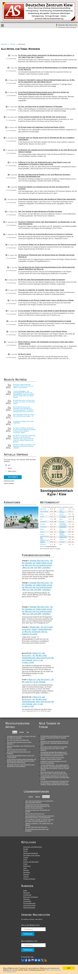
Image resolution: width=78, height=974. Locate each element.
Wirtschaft (26, 892)
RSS (45, 960)
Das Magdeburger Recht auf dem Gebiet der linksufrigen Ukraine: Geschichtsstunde (39, 816)
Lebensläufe (27, 901)
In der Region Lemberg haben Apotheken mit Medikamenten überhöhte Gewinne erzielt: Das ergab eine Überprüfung (21, 760)
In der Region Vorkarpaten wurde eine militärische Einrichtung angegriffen (46, 199)
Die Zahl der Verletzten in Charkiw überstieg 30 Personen (40, 106)
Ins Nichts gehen (24, 354)
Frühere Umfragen (9, 483)
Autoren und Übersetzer (31, 862)
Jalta (60, 544)
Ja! (9, 465)
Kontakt (25, 849)
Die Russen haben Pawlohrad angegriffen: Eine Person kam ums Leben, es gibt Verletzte (23, 386)
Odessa (42, 531)
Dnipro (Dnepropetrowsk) (44, 539)
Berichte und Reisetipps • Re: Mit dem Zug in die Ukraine (38, 680)
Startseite (4, 44)
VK (39, 960)
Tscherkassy (43, 526)
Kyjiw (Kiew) (43, 509)
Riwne (60, 519)
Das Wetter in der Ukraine (31, 855)
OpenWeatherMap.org (50, 546)
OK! (68, 968)
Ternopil (42, 516)
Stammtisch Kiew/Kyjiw (30, 853)
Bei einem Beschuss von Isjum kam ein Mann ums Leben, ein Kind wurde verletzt (24, 402)
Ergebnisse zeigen (9, 481)
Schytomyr (42, 524)
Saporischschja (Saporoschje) (63, 537)
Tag (28, 732)
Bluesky (22, 960)
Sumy (60, 529)
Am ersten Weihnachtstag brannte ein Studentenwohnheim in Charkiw (44, 321)
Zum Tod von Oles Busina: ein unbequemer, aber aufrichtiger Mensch (39, 801)
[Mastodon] (32, 960)
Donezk (61, 539)
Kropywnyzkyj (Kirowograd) (62, 527)
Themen (13, 44)
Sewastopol (43, 544)
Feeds (25, 864)
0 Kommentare (12, 58)
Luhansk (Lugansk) (42, 542)
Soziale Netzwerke (29, 907)
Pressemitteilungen (29, 903)
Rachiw (42, 514)
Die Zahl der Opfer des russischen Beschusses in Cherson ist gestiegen (45, 234)
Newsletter (26, 872)
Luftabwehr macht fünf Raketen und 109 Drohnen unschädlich (53, 762)
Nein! (10, 468)
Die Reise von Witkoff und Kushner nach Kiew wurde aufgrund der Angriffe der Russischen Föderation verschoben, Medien (24, 430)
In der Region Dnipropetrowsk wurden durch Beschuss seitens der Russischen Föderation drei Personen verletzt (43, 93)
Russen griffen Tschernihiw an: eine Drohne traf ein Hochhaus (42, 117)
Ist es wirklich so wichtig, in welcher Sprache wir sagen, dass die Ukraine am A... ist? (39, 820)
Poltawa (42, 529)
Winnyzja (61, 521)
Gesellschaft (27, 895)
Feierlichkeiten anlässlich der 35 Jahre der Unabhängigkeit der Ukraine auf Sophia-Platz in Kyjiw (55, 777)
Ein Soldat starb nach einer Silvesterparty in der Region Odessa (42, 331)
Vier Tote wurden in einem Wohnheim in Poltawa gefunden (40, 211)
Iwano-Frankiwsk (62, 511)
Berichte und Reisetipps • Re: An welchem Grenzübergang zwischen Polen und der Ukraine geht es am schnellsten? (38, 658)
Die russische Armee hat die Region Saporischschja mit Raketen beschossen (47, 244)
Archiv (25, 859)
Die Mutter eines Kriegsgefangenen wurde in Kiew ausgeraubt (41, 280)
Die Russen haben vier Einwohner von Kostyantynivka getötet (41, 127)
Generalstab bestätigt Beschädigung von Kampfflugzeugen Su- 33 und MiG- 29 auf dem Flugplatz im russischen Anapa (54, 753)
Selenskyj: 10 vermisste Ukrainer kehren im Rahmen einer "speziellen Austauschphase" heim (54, 743)
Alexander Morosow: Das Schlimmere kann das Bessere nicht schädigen (21, 765)
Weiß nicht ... (12, 471)
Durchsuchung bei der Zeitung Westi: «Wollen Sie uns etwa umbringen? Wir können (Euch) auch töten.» (37, 806)
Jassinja (61, 514)
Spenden (26, 874)
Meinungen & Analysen (30, 897)
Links (25, 868)
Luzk (41, 519)
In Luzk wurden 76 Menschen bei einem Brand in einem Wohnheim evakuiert (46, 311)
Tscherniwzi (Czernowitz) (62, 516)
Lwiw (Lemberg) (44, 511)
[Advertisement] (39, 33)
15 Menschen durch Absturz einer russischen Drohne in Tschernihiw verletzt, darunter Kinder (55, 737)
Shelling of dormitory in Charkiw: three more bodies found (41, 290)
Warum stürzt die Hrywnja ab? (16, 749)
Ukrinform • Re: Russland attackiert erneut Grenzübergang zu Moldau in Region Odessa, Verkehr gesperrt (37, 630)
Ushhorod (61, 509)
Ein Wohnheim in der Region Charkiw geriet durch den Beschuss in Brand (46, 300)
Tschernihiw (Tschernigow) (63, 524)
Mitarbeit (26, 870)
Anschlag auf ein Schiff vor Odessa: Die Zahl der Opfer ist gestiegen (21, 737)
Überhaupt (46, 796)
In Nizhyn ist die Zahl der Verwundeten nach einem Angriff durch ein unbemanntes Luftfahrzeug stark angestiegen (44, 163)
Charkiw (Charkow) (62, 534)
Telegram (35, 960)
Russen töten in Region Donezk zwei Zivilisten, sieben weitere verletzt (52, 758)
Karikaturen (27, 866)
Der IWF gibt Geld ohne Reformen (18, 740)
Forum (58, 548)
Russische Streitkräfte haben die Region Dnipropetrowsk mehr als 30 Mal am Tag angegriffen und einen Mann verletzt (46, 81)
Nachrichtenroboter (29, 905)
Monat (15, 732)
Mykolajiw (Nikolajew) (62, 532)
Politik (25, 890)
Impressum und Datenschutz (32, 847)
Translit (25, 857)
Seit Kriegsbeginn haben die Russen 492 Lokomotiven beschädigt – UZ (23, 415)
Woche (21, 732)
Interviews (26, 899)
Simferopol (62, 542)
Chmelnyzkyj (43, 521)
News (29, 960)
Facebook (26, 960)
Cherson (42, 534)
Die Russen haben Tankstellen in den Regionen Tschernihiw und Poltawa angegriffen (24, 446)
